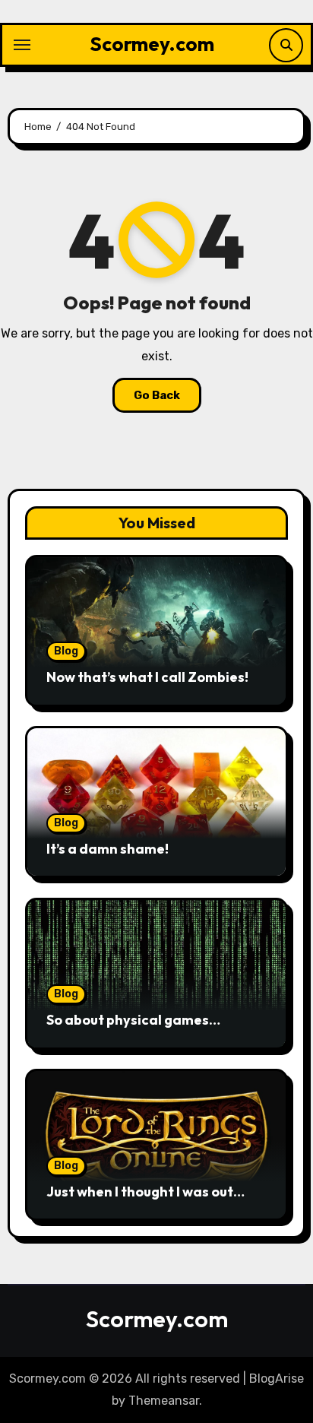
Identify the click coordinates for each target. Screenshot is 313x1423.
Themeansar (163, 1400)
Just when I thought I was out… (145, 1191)
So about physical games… (133, 1019)
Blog (66, 651)
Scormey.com (152, 43)
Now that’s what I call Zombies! (147, 677)
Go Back (157, 395)
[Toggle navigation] (22, 45)
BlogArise (276, 1378)
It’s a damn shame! (107, 848)
